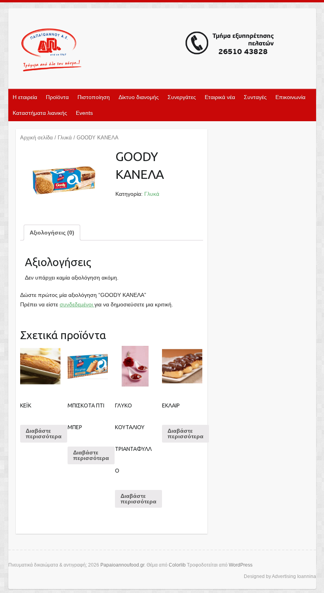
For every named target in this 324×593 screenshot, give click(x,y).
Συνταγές (255, 97)
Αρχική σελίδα (36, 138)
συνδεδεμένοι (77, 304)
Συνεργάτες (182, 97)
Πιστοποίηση (93, 97)
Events (84, 113)
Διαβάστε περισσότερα (44, 433)
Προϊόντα (57, 97)
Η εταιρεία (25, 97)
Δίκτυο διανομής (139, 97)
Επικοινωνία (290, 97)
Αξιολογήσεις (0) (52, 232)
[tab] (52, 232)
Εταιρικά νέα (220, 97)
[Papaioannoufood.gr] (148, 51)
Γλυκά (65, 138)
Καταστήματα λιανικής (40, 113)
